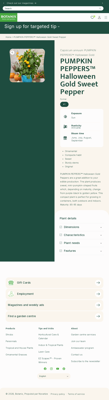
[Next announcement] (102, 3)
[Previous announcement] (4, 3)
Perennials (11, 341)
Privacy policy (58, 394)
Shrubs (9, 334)
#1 (64, 104)
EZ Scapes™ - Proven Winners (50, 360)
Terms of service (76, 394)
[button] (106, 17)
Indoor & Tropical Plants (50, 345)
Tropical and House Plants (19, 348)
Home (8, 37)
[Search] (100, 8)
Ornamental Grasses (16, 354)
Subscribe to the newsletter (85, 361)
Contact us (76, 354)
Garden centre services (83, 334)
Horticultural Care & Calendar (48, 336)
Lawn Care (44, 351)
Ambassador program (82, 348)
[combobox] (53, 8)
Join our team (78, 341)
